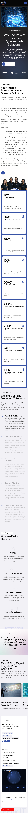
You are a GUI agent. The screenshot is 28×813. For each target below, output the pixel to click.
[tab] (14, 422)
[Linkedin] (7, 741)
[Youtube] (9, 741)
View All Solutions (7, 766)
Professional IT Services (13, 505)
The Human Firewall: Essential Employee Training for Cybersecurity (10, 706)
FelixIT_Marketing (16, 699)
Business (25, 699)
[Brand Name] (14, 72)
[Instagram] (5, 741)
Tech (2, 699)
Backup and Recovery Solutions (12, 460)
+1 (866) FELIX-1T (7, 736)
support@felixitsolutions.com (10, 738)
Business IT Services (12, 483)
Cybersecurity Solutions (13, 436)
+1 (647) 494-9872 (7, 733)
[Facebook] (2, 741)
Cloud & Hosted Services (13, 416)
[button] (8, 59)
